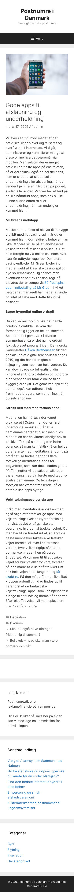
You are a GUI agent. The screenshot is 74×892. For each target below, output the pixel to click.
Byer (11, 844)
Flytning (14, 850)
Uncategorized (19, 861)
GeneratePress (37, 886)
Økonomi (17, 623)
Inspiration (18, 617)
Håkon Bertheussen (40, 350)
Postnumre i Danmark (37, 14)
